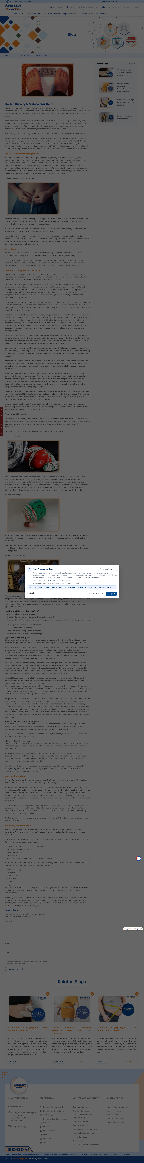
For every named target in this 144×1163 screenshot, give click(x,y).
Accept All (111, 594)
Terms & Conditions (55, 580)
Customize (31, 593)
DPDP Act (70, 580)
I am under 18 (106, 587)
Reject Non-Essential (95, 594)
